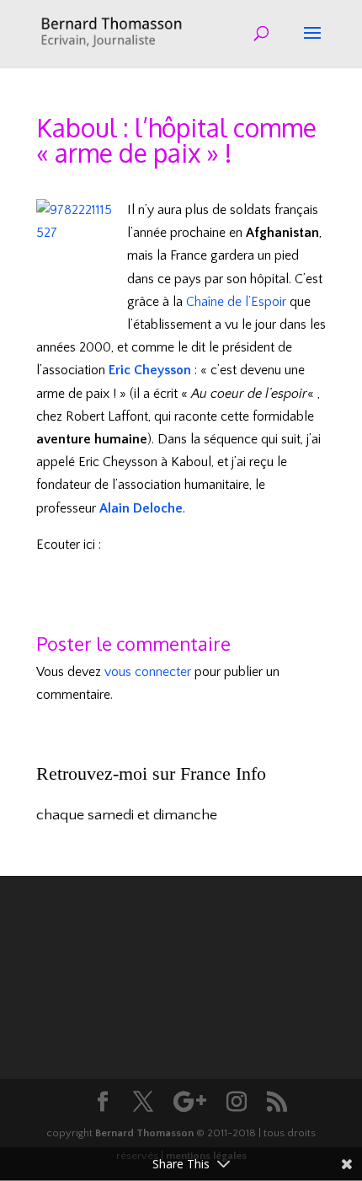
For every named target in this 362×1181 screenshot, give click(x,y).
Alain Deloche (141, 508)
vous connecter (147, 671)
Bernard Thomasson (144, 1133)
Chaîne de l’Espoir (236, 301)
